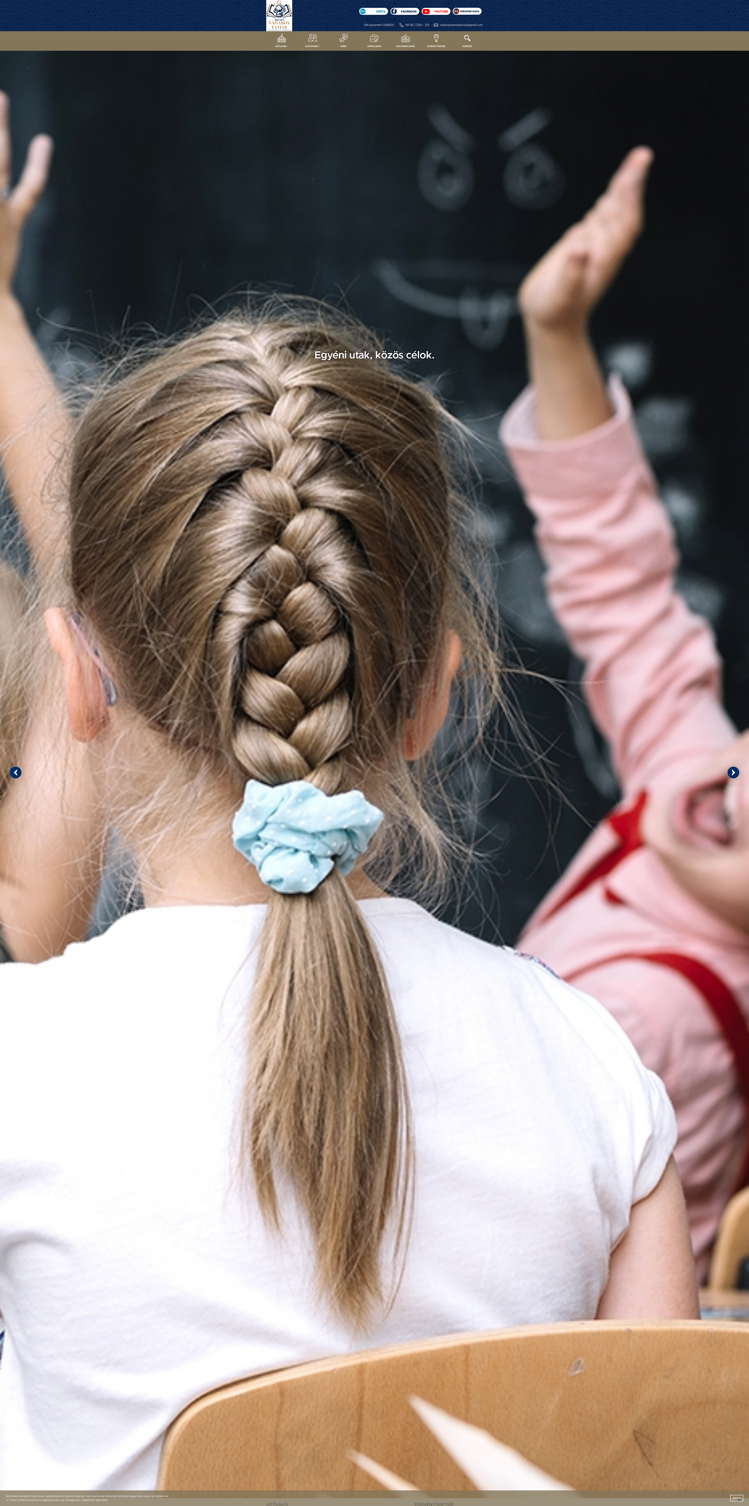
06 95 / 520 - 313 (417, 25)
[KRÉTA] (373, 10)
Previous (15, 772)
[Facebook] (404, 10)
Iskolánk (280, 46)
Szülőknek (311, 46)
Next (733, 772)
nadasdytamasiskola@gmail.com (461, 25)
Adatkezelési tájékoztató (94, 1500)
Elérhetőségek (436, 46)
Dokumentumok (405, 46)
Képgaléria (374, 46)
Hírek (343, 46)
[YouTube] (436, 10)
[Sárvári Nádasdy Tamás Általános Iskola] (467, 10)
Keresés (467, 46)
